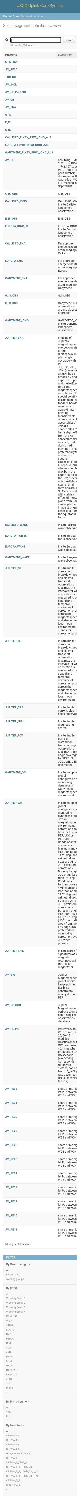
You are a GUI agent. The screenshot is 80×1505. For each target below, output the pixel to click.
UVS (8, 1334)
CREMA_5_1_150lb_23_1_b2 (22, 1475)
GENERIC (11, 1316)
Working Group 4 (15, 1311)
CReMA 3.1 (12, 1440)
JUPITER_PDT (14, 735)
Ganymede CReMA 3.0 (19, 1453)
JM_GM (10, 974)
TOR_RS (10, 77)
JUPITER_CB (13, 641)
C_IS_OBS (11, 193)
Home (7, 16)
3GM (9, 1361)
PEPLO (10, 1338)
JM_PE (9, 160)
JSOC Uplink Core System (40, 5)
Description (65, 55)
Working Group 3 (15, 1307)
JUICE (9, 1379)
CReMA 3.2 (12, 1444)
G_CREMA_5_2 (14, 1484)
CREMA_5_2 (13, 1480)
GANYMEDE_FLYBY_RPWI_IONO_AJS (29, 152)
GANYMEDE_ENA (16, 278)
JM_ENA (10, 107)
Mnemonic (11, 55)
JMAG (9, 1352)
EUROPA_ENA (14, 260)
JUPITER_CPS (14, 707)
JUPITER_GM (13, 802)
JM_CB (9, 99)
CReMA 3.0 (12, 1435)
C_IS (8, 129)
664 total (28, 45)
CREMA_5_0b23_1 (16, 1462)
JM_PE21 (11, 1173)
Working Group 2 (15, 1302)
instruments (13, 1274)
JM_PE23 (11, 1159)
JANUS (10, 1325)
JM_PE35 (11, 69)
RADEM (10, 1370)
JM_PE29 (11, 1116)
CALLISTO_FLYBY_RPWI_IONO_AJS (28, 137)
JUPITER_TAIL (14, 950)
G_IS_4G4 (11, 61)
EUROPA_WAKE (15, 546)
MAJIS (10, 1329)
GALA (9, 1365)
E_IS (8, 122)
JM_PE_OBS (13, 1005)
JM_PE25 (11, 1145)
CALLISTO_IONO (16, 201)
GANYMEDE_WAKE (17, 557)
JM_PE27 (11, 1131)
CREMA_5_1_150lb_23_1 (20, 1466)
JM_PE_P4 (12, 1029)
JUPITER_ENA (14, 337)
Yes (8, 1411)
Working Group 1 (15, 1298)
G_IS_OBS (11, 295)
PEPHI (10, 1387)
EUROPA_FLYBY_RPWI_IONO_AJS (27, 145)
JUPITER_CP (13, 568)
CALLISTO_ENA (15, 243)
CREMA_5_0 (13, 1457)
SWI (8, 1347)
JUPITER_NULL (15, 721)
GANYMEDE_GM (15, 772)
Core (16, 16)
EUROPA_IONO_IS (16, 226)
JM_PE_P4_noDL (16, 92)
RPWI (9, 1356)
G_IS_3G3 (11, 303)
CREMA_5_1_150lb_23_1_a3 (22, 1471)
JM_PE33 (11, 1088)
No (7, 1416)
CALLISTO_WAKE (16, 524)
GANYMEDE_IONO (17, 320)
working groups (15, 1279)
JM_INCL (11, 84)
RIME (9, 1343)
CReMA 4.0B (13, 1449)
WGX (9, 1320)
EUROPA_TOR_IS (16, 535)
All (7, 1270)
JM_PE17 (11, 1201)
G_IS (8, 114)
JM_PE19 (11, 1187)
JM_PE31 (11, 1102)
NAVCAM (11, 1374)
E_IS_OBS (11, 218)
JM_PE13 (11, 1229)
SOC (8, 1383)
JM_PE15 (11, 1215)
